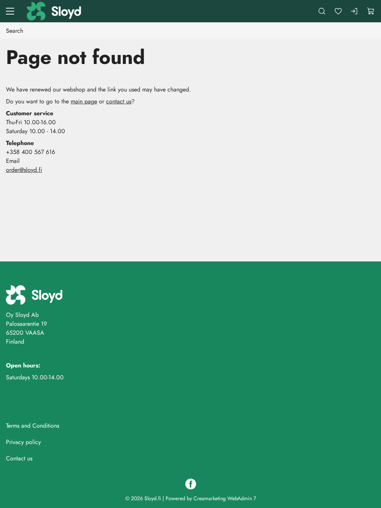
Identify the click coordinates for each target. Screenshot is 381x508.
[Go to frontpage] (55, 11)
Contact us (19, 458)
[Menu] (10, 11)
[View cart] (371, 11)
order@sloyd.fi (24, 169)
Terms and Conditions (32, 425)
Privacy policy (23, 442)
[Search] (322, 11)
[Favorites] (338, 11)
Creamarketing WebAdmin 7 (224, 498)
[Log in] (354, 11)
